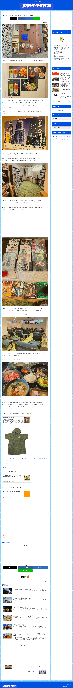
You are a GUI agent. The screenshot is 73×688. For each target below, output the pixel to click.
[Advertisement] (25, 226)
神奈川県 (8, 542)
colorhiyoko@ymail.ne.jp (59, 58)
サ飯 (4, 542)
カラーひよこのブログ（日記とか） (62, 140)
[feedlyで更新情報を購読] (25, 577)
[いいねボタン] (3, 536)
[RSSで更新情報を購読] (28, 577)
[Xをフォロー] (22, 577)
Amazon (4, 467)
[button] (70, 101)
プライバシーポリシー (67, 684)
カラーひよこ (61, 44)
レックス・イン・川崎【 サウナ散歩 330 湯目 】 (18, 15)
